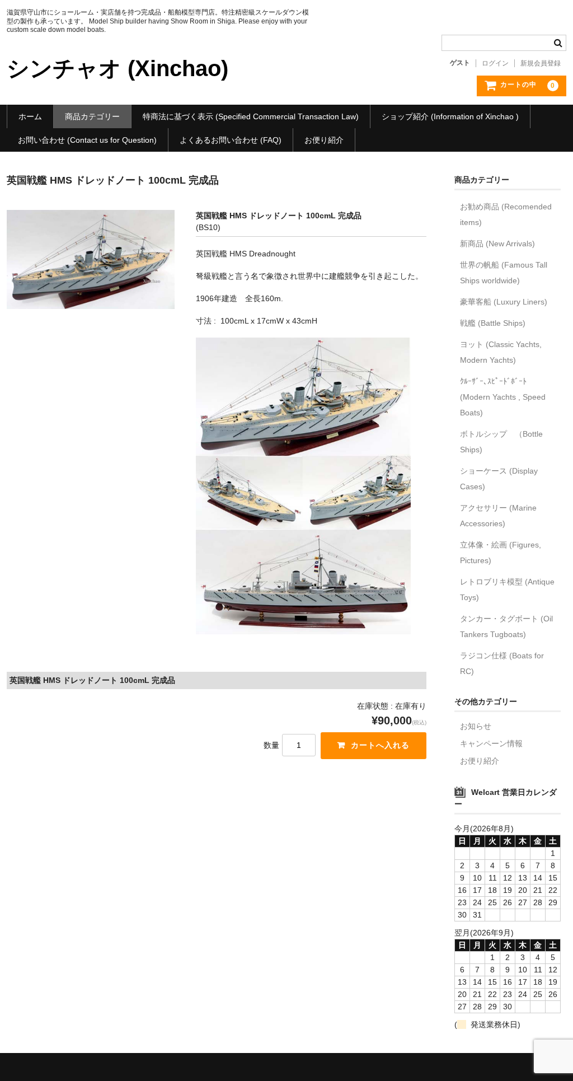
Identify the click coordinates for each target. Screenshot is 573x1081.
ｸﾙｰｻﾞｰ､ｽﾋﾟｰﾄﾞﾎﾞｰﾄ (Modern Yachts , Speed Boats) (503, 397)
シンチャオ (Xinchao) (117, 68)
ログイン (495, 63)
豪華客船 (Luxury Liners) (503, 301)
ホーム (30, 116)
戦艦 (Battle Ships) (492, 323)
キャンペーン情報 (491, 743)
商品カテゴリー (92, 116)
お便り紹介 (324, 139)
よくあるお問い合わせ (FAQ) (230, 139)
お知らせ (475, 726)
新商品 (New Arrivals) (497, 243)
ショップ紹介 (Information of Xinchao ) (450, 116)
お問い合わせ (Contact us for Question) (87, 139)
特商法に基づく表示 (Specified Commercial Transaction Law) (251, 116)
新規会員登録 (540, 63)
